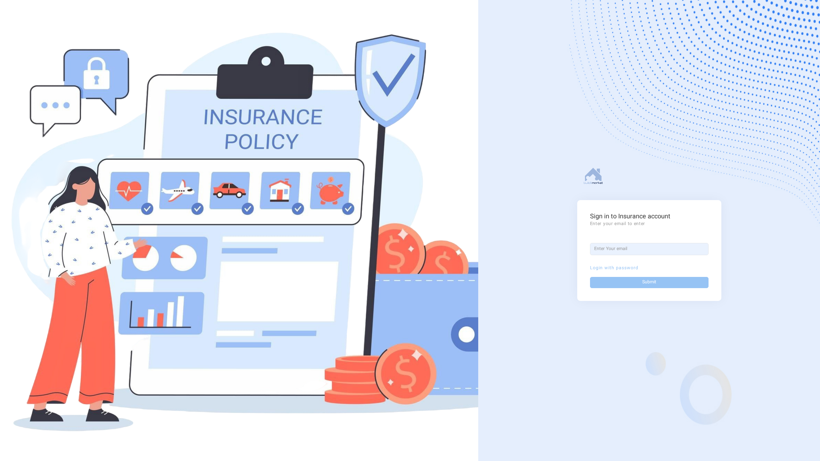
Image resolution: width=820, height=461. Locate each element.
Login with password (614, 268)
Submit (649, 282)
